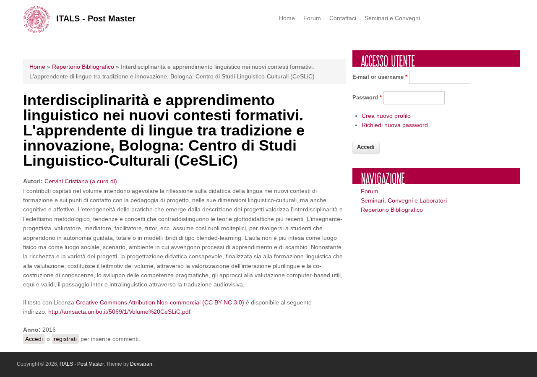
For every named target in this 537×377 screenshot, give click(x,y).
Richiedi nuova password (395, 125)
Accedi (34, 338)
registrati (65, 338)
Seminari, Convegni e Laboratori (404, 200)
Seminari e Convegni (392, 18)
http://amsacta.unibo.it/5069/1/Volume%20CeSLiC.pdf (119, 311)
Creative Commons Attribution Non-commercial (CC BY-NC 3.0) (160, 302)
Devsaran (141, 364)
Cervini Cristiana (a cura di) (80, 181)
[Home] (36, 31)
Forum (312, 18)
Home (287, 18)
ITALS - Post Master (96, 18)
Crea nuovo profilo (386, 115)
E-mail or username (379, 77)
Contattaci (342, 18)
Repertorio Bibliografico (83, 66)
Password (367, 97)
